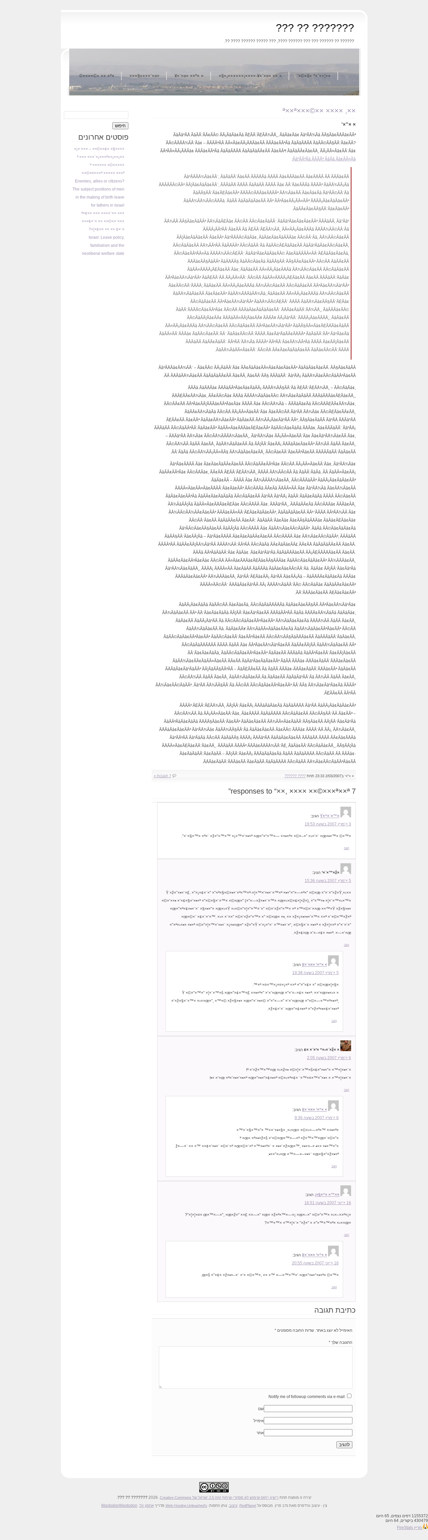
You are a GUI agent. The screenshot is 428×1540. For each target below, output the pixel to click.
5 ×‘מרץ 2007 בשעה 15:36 (328, 880)
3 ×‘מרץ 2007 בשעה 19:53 (328, 824)
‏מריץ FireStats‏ (410, 1527)
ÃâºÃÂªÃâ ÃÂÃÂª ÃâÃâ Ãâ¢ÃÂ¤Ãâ (324, 159)
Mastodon (110, 1505)
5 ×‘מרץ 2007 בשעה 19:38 (315, 972)
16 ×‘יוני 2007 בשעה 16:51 (327, 1202)
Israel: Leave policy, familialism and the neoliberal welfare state (103, 245)
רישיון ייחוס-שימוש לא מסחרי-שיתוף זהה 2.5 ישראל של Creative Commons (219, 1497)
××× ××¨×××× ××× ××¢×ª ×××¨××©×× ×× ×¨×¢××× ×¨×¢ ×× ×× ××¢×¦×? (102, 221)
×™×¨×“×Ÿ (329, 816)
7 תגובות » (162, 776)
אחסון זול (146, 1506)
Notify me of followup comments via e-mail (307, 1396)
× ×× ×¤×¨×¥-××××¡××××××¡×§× (250, 75)
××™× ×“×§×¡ (327, 1194)
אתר (260, 1433)
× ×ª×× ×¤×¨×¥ (189, 75)
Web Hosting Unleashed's (186, 1506)
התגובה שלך (340, 1342)
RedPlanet (247, 1506)
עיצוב (233, 1506)
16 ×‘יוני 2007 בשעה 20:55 (315, 1263)
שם (261, 1408)
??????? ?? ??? (315, 28)
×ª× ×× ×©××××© (96, 75)
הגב (346, 848)
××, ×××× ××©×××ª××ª (319, 110)
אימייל (258, 1420)
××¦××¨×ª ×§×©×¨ (314, 75)
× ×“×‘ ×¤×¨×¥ (314, 964)
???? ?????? (295, 776)
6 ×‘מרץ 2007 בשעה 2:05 (329, 1057)
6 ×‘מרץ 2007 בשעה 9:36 (317, 1117)
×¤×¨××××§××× (144, 75)
